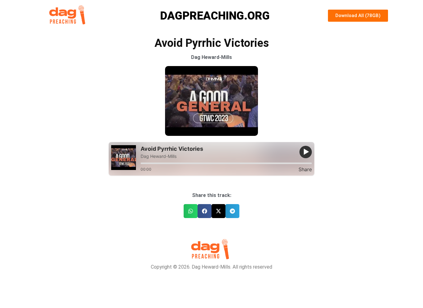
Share (305, 169)
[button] (191, 211)
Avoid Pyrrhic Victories (172, 148)
